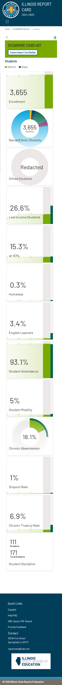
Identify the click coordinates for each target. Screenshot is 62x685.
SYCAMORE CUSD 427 (21, 29)
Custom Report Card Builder (23, 52)
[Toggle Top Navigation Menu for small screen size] (7, 21)
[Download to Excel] (55, 37)
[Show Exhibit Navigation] (7, 37)
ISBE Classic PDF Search (20, 621)
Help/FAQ (12, 615)
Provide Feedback (17, 626)
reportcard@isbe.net (19, 648)
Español (12, 609)
